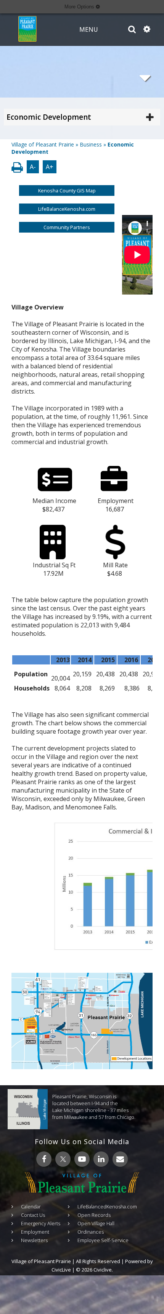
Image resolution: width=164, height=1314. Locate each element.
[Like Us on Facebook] (43, 1159)
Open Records (94, 1214)
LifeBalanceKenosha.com (66, 208)
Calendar (31, 1206)
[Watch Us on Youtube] (82, 1159)
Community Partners (66, 227)
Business (91, 144)
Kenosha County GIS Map (67, 190)
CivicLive (61, 1269)
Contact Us (33, 1214)
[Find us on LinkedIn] (101, 1159)
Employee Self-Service (103, 1240)
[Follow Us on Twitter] (63, 1159)
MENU (88, 29)
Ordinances (90, 1231)
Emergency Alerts (40, 1223)
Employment (35, 1231)
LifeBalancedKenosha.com (107, 1206)
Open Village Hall (95, 1223)
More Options (80, 7)
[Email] (120, 1159)
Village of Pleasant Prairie (42, 144)
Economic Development (48, 117)
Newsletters (34, 1240)
